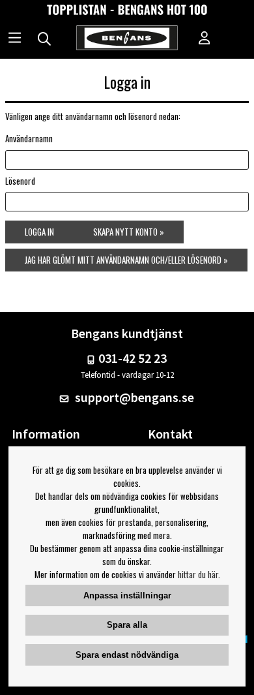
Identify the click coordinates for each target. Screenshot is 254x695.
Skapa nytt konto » (128, 231)
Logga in (39, 231)
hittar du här (198, 574)
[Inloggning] (204, 39)
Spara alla (127, 625)
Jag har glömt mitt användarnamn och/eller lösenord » (126, 259)
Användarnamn (29, 138)
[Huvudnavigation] (14, 39)
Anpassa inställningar (127, 595)
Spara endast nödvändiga (127, 655)
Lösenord (20, 180)
